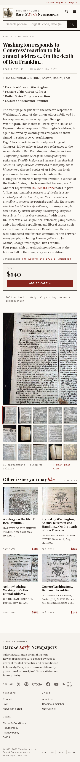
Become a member (53, 703)
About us (47, 699)
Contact (7, 699)
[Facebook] (48, 684)
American (64, 258)
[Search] (72, 24)
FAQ (5, 703)
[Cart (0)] (66, 11)
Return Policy (10, 727)
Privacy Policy (11, 732)
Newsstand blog (12, 708)
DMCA (6, 737)
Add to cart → (40, 283)
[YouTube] (56, 684)
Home (6, 36)
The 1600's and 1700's (38, 258)
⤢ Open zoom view (61, 466)
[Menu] (74, 11)
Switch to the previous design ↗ (61, 2)
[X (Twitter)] (19, 684)
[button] (40, 359)
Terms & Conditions (14, 723)
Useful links (49, 708)
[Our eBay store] (37, 684)
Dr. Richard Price (43, 188)
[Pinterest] (26, 684)
